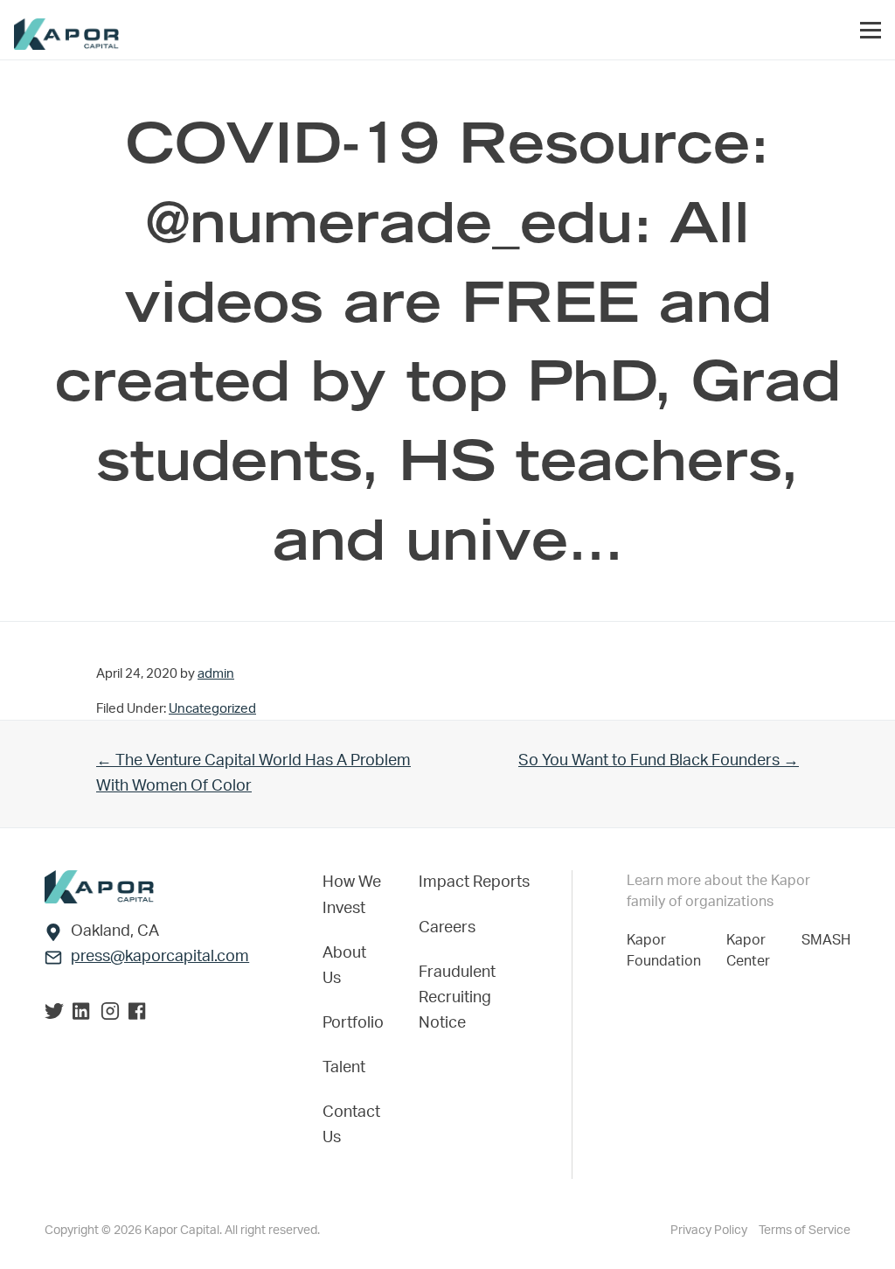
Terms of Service (804, 1230)
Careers (447, 928)
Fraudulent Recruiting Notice (457, 998)
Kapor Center (751, 950)
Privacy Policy (710, 1230)
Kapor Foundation (667, 950)
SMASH (825, 940)
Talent (344, 1068)
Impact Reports (474, 882)
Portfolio (353, 1023)
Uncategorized (212, 708)
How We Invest (352, 895)
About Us (344, 966)
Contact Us (351, 1125)
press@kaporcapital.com (160, 957)
